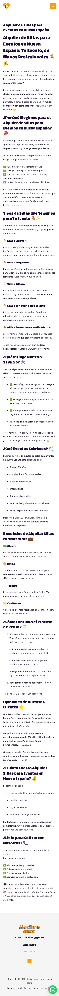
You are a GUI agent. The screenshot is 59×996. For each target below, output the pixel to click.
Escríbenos (29, 951)
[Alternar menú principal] (53, 6)
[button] (52, 989)
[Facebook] (29, 961)
